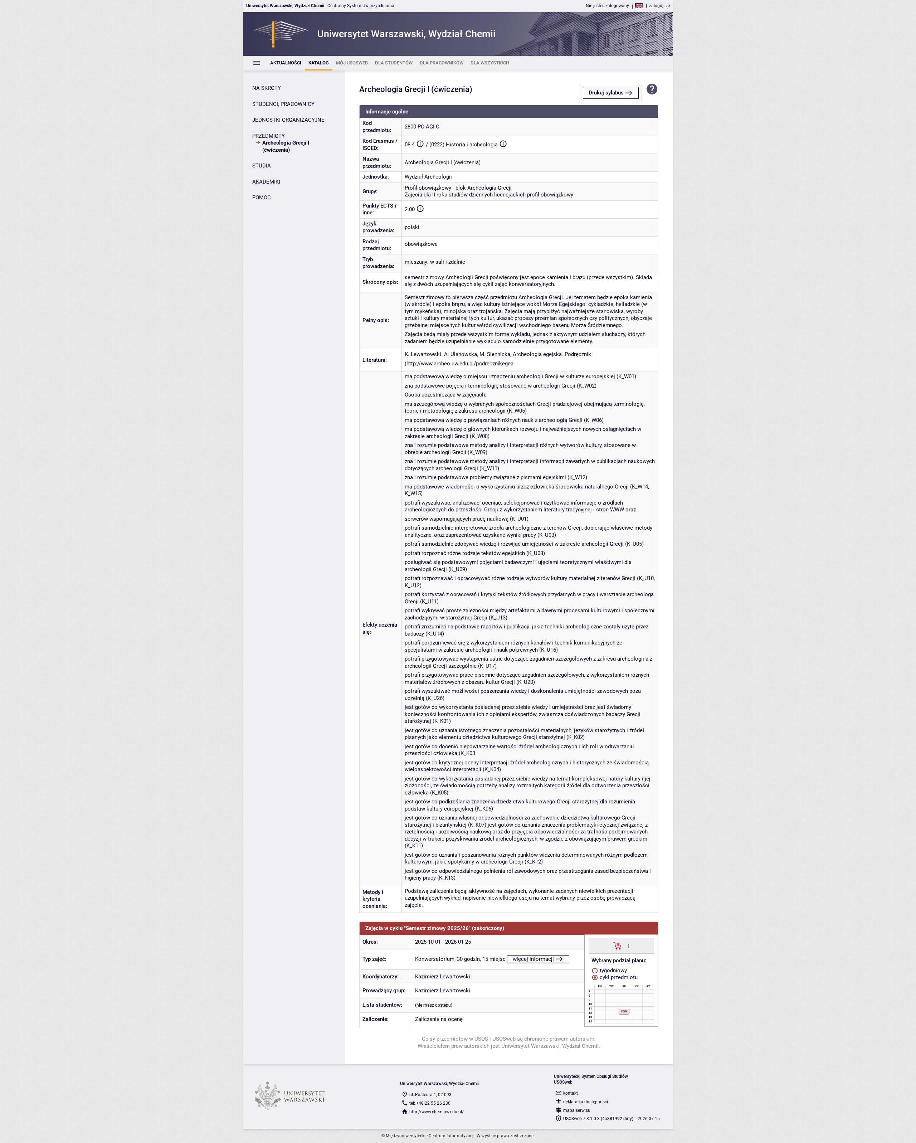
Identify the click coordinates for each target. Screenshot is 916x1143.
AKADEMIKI (266, 182)
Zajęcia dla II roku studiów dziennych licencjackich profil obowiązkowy (489, 194)
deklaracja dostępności (585, 1101)
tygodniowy (612, 970)
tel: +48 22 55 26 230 (429, 1103)
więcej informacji (533, 959)
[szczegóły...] (628, 945)
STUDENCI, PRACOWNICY (283, 104)
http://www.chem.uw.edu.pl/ (436, 1111)
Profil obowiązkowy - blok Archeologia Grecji (458, 188)
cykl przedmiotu (618, 977)
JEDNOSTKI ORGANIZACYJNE (288, 120)
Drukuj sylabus (606, 92)
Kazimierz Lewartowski (442, 976)
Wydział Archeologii (428, 177)
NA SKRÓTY (266, 88)
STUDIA (261, 165)
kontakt (570, 1093)
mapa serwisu (576, 1110)
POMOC (261, 197)
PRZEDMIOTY (268, 136)
